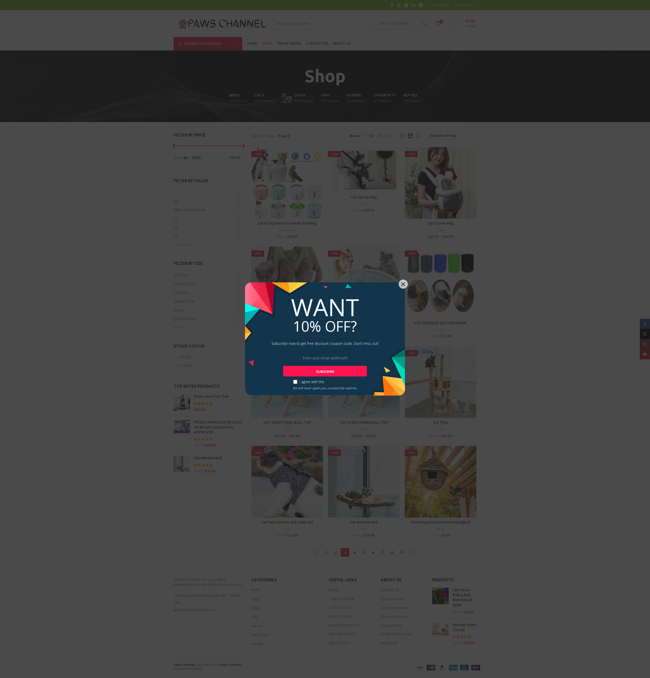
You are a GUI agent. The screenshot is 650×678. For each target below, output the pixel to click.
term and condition (341, 381)
